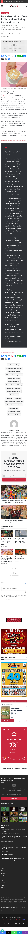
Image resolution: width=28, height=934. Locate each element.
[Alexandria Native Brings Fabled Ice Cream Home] (23, 814)
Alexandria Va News (14, 391)
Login (25, 583)
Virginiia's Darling (14, 415)
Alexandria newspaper (14, 388)
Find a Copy (14, 620)
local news (14, 395)
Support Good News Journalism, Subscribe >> (14, 140)
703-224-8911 (14, 906)
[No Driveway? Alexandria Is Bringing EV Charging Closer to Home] (14, 814)
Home (3, 10)
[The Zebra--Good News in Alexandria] (14, 6)
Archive (3, 870)
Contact (3, 880)
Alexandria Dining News (14, 375)
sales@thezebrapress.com (7, 907)
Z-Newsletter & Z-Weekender (8, 890)
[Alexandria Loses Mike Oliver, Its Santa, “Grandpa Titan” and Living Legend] (23, 809)
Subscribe (3, 882)
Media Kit (3, 885)
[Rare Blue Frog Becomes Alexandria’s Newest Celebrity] (5, 809)
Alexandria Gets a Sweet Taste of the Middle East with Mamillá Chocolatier (20, 541)
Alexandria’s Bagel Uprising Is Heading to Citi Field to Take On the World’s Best (6, 559)
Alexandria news (14, 381)
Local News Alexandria (14, 398)
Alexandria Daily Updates (14, 368)
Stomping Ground (14, 411)
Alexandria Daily (14, 365)
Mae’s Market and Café (14, 405)
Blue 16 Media (19, 919)
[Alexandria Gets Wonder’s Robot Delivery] (21, 552)
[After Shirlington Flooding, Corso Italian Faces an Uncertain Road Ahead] (7, 533)
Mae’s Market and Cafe (9, 96)
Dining (2, 875)
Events (3, 873)
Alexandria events (14, 378)
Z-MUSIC (3, 887)
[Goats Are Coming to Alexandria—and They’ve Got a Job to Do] (14, 819)
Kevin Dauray (6, 33)
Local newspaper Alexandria (14, 401)
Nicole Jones (14, 408)
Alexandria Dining (14, 371)
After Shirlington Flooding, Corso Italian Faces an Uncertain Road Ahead (6, 541)
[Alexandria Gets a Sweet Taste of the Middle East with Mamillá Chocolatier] (21, 533)
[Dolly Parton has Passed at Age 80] (14, 809)
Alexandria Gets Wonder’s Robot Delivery (19, 558)
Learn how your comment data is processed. (13, 596)
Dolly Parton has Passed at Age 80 (11, 833)
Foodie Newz (9, 10)
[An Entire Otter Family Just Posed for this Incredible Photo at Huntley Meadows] (5, 819)
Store (2, 878)
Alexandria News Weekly (14, 385)
